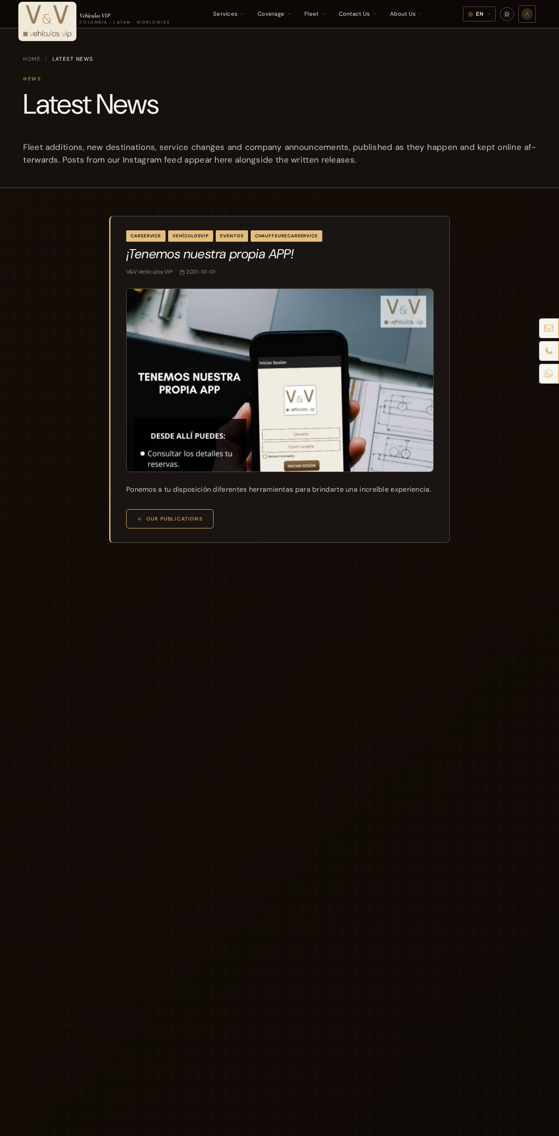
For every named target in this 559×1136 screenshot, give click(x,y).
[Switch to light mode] (507, 14)
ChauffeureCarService (286, 236)
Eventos (231, 236)
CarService (146, 236)
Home (32, 59)
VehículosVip (191, 236)
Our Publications (174, 518)
